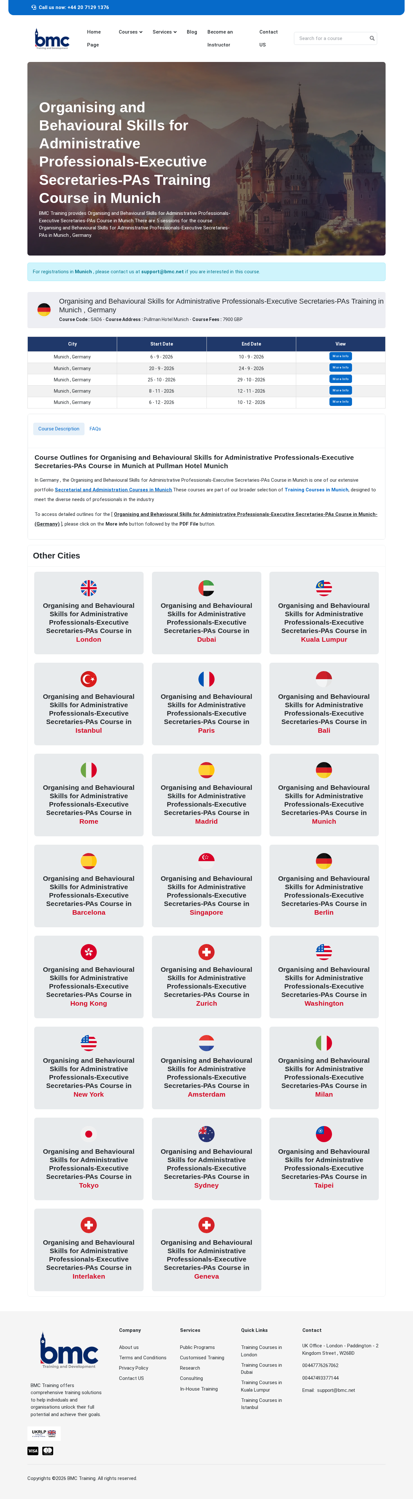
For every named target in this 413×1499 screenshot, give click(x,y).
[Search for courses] (372, 38)
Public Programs (197, 1347)
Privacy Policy (133, 1368)
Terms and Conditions (142, 1358)
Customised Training (202, 1358)
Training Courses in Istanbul (261, 1404)
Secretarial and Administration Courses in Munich (113, 490)
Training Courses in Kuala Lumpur (261, 1386)
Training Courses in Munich (316, 490)
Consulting (191, 1378)
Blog (192, 32)
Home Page (94, 38)
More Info (341, 356)
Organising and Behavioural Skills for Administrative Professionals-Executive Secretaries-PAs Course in (89, 622)
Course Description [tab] (58, 429)
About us (129, 1347)
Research (190, 1368)
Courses (128, 32)
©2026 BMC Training (74, 1478)
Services (162, 32)
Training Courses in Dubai (261, 1368)
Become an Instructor (220, 38)
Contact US (268, 38)
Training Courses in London (261, 1351)
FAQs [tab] (95, 429)
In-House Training (199, 1389)
